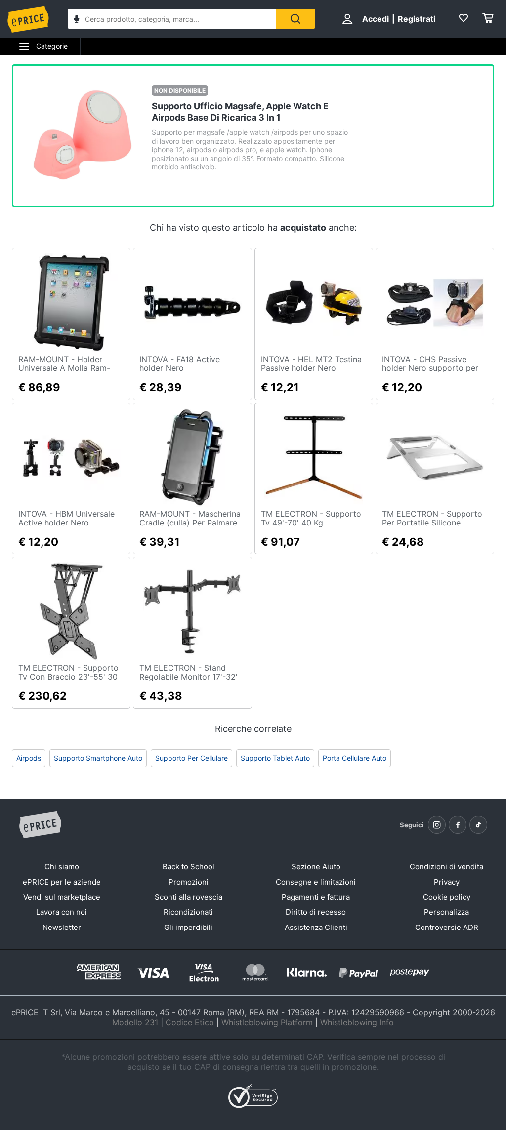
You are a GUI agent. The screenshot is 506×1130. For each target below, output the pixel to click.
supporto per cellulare (191, 758)
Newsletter (61, 927)
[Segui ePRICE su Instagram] (437, 825)
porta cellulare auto (354, 758)
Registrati (416, 19)
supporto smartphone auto (98, 758)
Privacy (447, 882)
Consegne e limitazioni (316, 882)
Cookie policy (446, 897)
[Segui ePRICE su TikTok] (478, 825)
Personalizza (446, 912)
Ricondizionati (188, 912)
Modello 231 (135, 1022)
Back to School (188, 866)
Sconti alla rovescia (188, 897)
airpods (28, 758)
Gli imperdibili (188, 927)
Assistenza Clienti (316, 927)
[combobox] (172, 19)
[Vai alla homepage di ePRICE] (40, 825)
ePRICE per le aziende (62, 882)
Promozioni (189, 882)
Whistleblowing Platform (267, 1022)
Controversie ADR (446, 927)
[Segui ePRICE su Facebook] (457, 825)
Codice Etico (190, 1022)
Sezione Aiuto (316, 866)
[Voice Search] (77, 20)
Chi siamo (61, 866)
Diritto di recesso (316, 912)
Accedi (375, 19)
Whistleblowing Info (357, 1022)
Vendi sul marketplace (61, 897)
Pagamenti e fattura (316, 897)
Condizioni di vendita (446, 866)
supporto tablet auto (275, 758)
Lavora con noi (61, 912)
